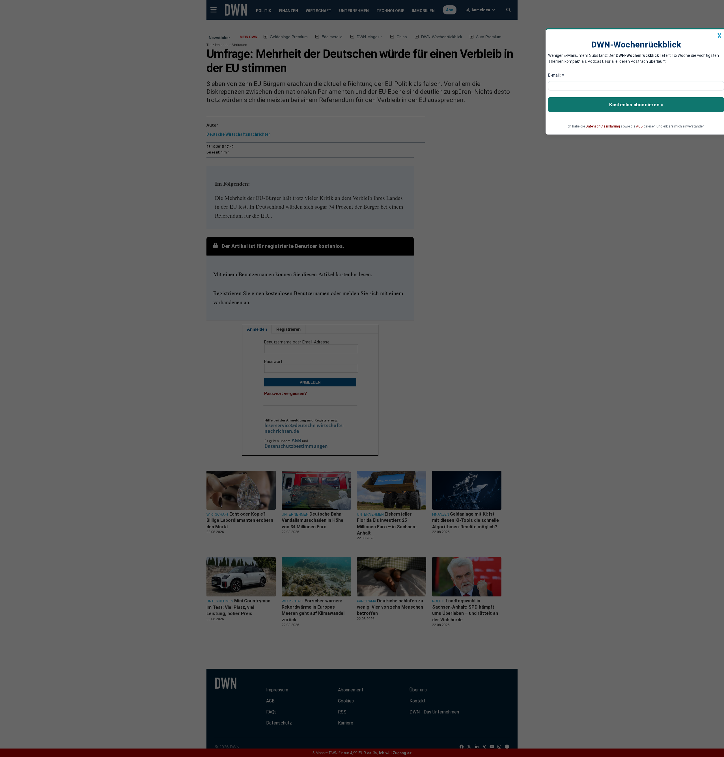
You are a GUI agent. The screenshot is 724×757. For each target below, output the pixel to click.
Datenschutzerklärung (603, 126)
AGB (639, 126)
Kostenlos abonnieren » (636, 104)
